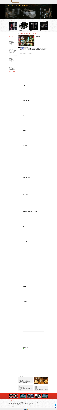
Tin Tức (36, 37)
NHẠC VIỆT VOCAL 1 (12, 44)
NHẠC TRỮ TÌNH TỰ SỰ (12, 69)
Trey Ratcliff (21, 48)
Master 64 (31, 30)
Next (47, 21)
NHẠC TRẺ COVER (11, 40)
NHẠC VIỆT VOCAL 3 (12, 42)
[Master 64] (33, 26)
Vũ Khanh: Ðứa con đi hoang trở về (23, 382)
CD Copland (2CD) (21, 386)
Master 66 (20, 30)
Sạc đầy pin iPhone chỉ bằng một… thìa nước (24, 380)
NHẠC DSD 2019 (11, 57)
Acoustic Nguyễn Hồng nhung (22, 390)
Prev (46, 21)
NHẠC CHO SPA (11, 49)
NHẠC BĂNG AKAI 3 (11, 60)
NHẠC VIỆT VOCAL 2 (12, 43)
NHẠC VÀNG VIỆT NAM (12, 67)
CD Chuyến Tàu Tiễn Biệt (22, 387)
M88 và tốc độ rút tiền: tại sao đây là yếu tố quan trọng (41, 389)
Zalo (13, 406)
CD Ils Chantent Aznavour (22, 385)
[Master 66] (23, 26)
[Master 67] (13, 26)
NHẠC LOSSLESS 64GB (12, 51)
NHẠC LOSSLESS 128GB (12, 50)
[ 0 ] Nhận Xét (37, 38)
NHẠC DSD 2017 (11, 59)
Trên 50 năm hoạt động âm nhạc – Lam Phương (24, 381)
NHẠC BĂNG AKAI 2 (11, 61)
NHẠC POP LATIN (11, 66)
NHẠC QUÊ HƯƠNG (11, 68)
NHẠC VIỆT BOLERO (12, 41)
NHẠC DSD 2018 (11, 58)
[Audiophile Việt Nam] (14, 1)
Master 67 (10, 30)
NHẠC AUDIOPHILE (11, 52)
